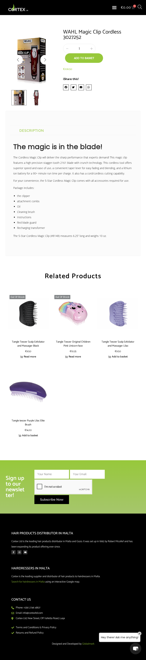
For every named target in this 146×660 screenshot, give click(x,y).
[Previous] (18, 60)
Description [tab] (31, 131)
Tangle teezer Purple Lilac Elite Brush (28, 423)
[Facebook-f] (13, 552)
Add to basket (84, 58)
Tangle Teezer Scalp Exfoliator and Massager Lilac (118, 344)
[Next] (45, 60)
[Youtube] (25, 552)
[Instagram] (19, 552)
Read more (30, 357)
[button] (114, 7)
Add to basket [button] (120, 357)
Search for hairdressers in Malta (28, 582)
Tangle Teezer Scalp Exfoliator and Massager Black (28, 344)
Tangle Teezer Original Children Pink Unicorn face (73, 344)
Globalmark (88, 644)
